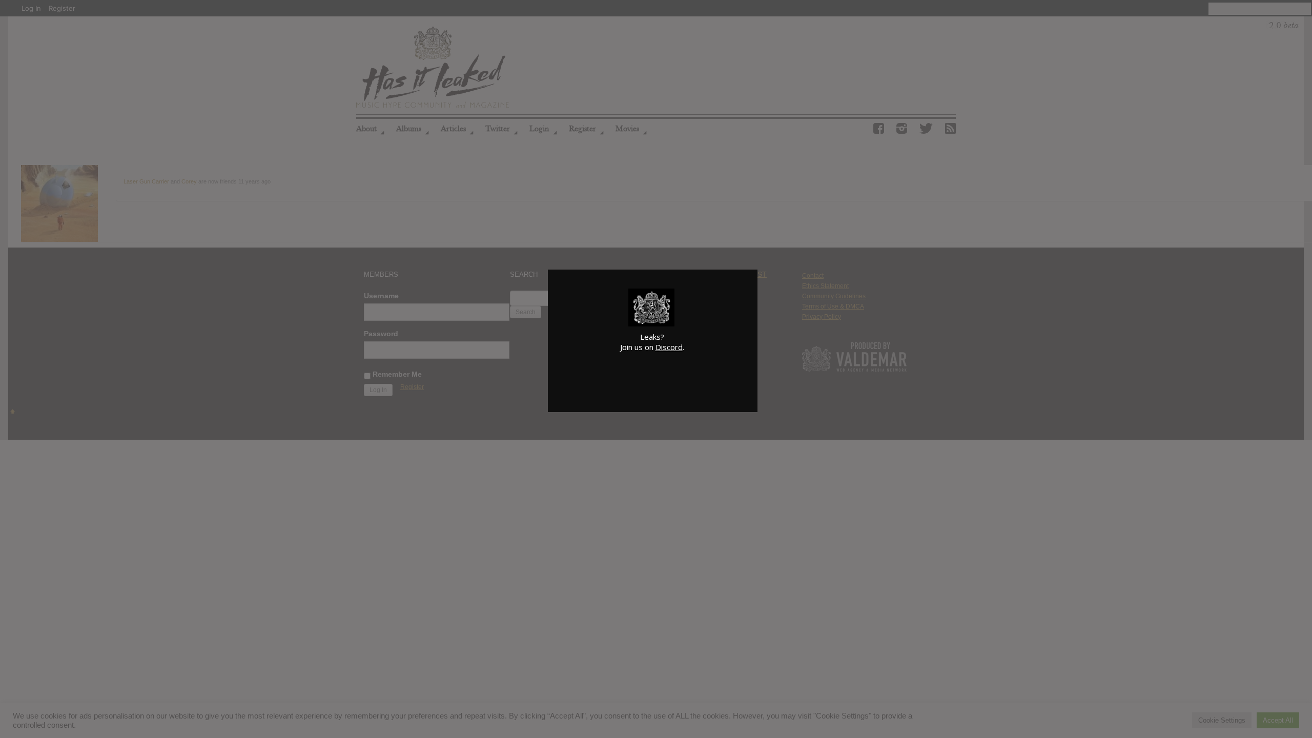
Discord (669, 347)
